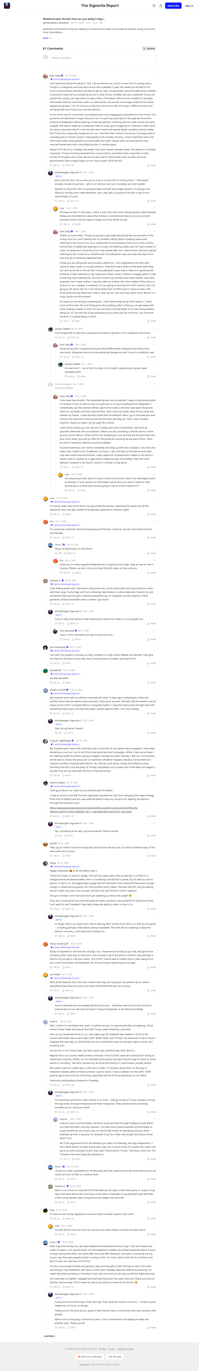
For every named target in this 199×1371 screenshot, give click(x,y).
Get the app (115, 1356)
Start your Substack (91, 1356)
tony (52, 1209)
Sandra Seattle (62, 328)
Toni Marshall (67, 630)
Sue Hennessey (58, 647)
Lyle (52, 843)
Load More (49, 1336)
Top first (151, 48)
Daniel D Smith (58, 689)
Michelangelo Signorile (56, 23)
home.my (116, 114)
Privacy (102, 1348)
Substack (84, 1364)
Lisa (62, 208)
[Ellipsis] (154, 75)
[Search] (154, 5)
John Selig (55, 75)
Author (59, 176)
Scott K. (54, 1021)
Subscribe (173, 5)
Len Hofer (55, 974)
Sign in (189, 5)
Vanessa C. (55, 580)
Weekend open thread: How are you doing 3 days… (74, 18)
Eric (52, 521)
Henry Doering (58, 943)
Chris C (58, 544)
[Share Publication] (161, 5)
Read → (47, 37)
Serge (53, 862)
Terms (111, 1348)
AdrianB (54, 670)
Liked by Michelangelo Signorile (66, 79)
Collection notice (125, 1348)
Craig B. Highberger (60, 740)
